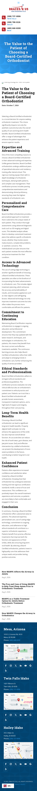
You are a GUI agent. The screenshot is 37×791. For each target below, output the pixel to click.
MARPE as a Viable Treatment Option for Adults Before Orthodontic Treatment (15, 601)
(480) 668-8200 (14, 640)
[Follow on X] (16, 666)
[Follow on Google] (30, 666)
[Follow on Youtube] (25, 666)
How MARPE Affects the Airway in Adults (18, 572)
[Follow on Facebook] (6, 666)
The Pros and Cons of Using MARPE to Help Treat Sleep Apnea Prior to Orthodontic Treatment (18, 586)
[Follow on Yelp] (6, 671)
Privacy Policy (20, 784)
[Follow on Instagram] (11, 666)
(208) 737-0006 (14, 689)
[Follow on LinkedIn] (21, 666)
